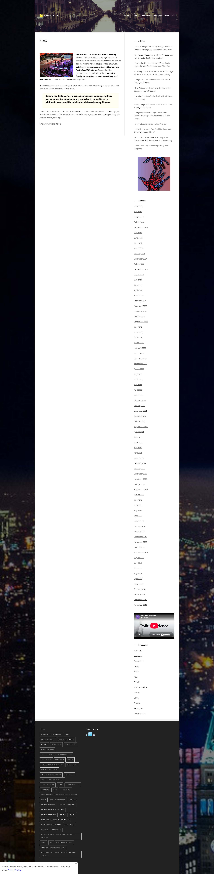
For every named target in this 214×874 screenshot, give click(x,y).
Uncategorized (140, 713)
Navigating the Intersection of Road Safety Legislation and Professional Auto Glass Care (152, 64)
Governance (139, 661)
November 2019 (140, 542)
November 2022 (140, 363)
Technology (139, 708)
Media (136, 671)
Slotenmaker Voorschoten (51, 825)
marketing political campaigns (52, 780)
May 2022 (138, 384)
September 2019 (141, 552)
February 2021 (140, 463)
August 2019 (139, 557)
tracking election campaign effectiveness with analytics (58, 836)
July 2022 (138, 374)
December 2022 (140, 358)
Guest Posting (46, 759)
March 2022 (139, 395)
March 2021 (139, 458)
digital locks (56, 744)
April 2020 (138, 515)
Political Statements (48, 815)
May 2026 (138, 211)
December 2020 (140, 473)
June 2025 (138, 238)
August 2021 (139, 432)
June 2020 (138, 505)
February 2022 (140, 400)
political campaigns (48, 805)
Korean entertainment (49, 769)
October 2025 (139, 222)
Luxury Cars (69, 774)
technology (56, 830)
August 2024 (139, 274)
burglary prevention (66, 739)
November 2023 (140, 311)
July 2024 (138, 279)
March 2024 (139, 295)
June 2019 (138, 568)
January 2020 (139, 531)
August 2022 (139, 369)
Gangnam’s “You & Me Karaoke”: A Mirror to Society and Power (152, 81)
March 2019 (139, 584)
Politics (137, 692)
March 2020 (139, 521)
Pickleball (73, 800)
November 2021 (140, 416)
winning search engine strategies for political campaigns (58, 854)
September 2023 (141, 321)
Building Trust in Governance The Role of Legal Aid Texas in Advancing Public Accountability (153, 73)
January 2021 (139, 468)
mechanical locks (47, 785)
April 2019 (138, 578)
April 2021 (138, 453)
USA (51, 843)
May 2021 (138, 447)
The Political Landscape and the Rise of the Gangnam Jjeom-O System (152, 89)
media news (45, 790)
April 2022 (138, 390)
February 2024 (140, 300)
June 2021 (138, 442)
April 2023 (138, 337)
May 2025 (138, 243)
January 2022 (139, 405)
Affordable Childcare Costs (51, 734)
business (44, 744)
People (137, 682)
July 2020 (138, 500)
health (70, 759)
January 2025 (139, 253)
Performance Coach (57, 800)
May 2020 (138, 510)
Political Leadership (67, 805)
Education (138, 656)
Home (126, 16)
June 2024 (138, 285)
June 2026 (138, 206)
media (60, 785)
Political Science (140, 687)
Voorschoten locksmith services (53, 848)
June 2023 (138, 332)
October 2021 (139, 421)
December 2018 (140, 599)
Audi (67, 734)
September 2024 (141, 269)
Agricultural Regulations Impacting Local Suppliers (151, 147)
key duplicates (72, 764)
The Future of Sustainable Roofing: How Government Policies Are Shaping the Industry (153, 139)
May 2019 (138, 573)
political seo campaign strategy (52, 810)
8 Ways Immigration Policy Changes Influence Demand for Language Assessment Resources (153, 48)
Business (137, 650)
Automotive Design (48, 739)
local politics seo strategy (51, 774)
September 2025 (141, 227)
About (134, 16)
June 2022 (138, 379)
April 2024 (138, 290)
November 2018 (140, 605)
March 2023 (139, 342)
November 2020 (140, 479)
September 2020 (141, 489)
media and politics (72, 785)
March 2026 (139, 217)
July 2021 (138, 437)
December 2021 (140, 411)
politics (63, 815)
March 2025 (139, 248)
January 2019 (139, 594)
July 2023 (138, 327)
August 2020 (139, 494)
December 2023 (140, 306)
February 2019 (140, 589)
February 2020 (140, 526)
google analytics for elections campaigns (56, 754)
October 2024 (139, 264)
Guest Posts (59, 759)
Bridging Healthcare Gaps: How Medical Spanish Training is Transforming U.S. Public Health (152, 115)
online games (65, 790)
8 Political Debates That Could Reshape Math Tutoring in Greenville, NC (153, 130)
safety (72, 815)
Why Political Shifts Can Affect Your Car (151, 124)
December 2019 (140, 536)
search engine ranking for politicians (55, 820)
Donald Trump (70, 744)
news (136, 677)
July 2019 (138, 563)
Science (137, 703)
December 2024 (140, 258)
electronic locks (47, 749)
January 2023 (139, 353)
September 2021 (141, 426)
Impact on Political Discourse (52, 764)
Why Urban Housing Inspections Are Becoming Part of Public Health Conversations (153, 56)
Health (137, 666)
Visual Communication (64, 843)
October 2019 (139, 547)
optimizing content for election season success (59, 795)
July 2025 (138, 232)
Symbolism (44, 830)
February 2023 (140, 348)
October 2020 (139, 484)
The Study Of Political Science (155, 16)
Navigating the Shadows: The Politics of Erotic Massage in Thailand (153, 106)
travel (43, 843)
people (43, 800)
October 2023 (139, 316)
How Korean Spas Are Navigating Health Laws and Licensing (153, 97)
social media (69, 825)
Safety (136, 698)
